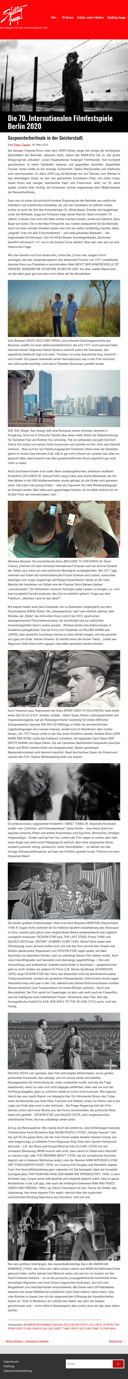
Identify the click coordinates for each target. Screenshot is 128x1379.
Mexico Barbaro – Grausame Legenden (27, 1341)
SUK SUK (48, 1328)
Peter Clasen (22, 145)
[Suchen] (118, 1364)
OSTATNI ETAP (111, 1324)
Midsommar (115, 1341)
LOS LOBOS (95, 1324)
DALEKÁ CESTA (78, 1324)
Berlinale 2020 (61, 1324)
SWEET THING (62, 1328)
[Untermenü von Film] (57, 17)
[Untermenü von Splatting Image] (127, 17)
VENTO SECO (78, 1328)
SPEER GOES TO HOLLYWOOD (25, 1328)
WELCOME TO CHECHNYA (101, 1328)
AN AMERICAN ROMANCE (38, 1324)
